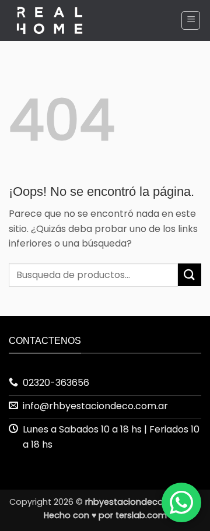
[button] (190, 20)
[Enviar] (189, 274)
